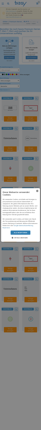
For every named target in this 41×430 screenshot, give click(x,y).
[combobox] (37, 191)
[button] (20, 237)
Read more (6, 228)
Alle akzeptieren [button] (20, 233)
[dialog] (20, 215)
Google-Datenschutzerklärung (23, 225)
